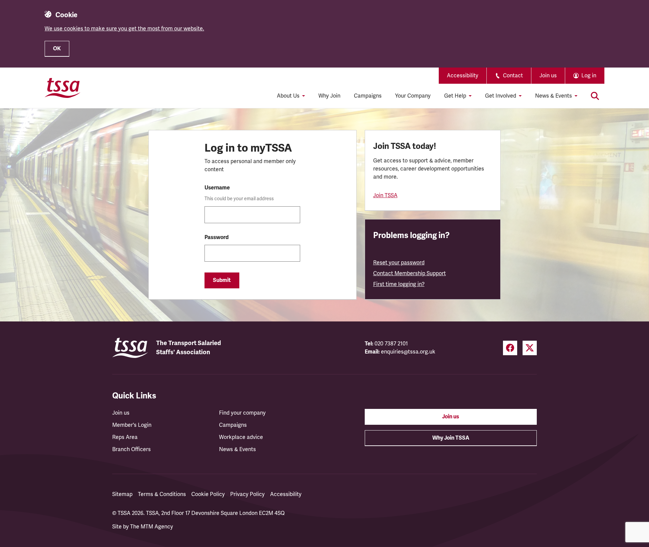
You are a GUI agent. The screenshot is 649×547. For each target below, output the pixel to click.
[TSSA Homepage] (62, 88)
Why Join (329, 96)
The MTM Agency (151, 526)
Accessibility (462, 75)
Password (217, 237)
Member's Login (131, 425)
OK (57, 48)
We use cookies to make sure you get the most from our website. (124, 28)
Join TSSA (385, 195)
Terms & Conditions (162, 494)
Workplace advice (241, 437)
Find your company (242, 413)
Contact (513, 75)
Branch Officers (131, 449)
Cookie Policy (208, 494)
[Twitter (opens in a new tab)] (530, 348)
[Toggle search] (594, 96)
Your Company (413, 96)
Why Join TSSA (450, 438)
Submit (222, 280)
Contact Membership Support (409, 273)
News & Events (237, 449)
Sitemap (122, 494)
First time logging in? (399, 284)
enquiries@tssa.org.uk (408, 351)
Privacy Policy (247, 494)
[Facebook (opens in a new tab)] (510, 348)
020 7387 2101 (391, 343)
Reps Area (125, 437)
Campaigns (368, 96)
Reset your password (399, 262)
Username (217, 187)
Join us (548, 75)
